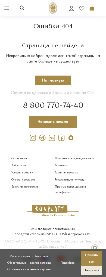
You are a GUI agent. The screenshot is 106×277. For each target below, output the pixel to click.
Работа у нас (19, 165)
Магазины (61, 165)
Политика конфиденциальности (74, 158)
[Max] (72, 137)
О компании (19, 158)
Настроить (91, 270)
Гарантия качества (66, 172)
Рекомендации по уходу (69, 179)
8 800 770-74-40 (53, 105)
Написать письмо (53, 122)
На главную (53, 80)
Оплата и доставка (23, 179)
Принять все (91, 258)
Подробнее (67, 262)
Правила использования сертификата (70, 189)
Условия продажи (22, 172)
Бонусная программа (24, 186)
